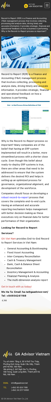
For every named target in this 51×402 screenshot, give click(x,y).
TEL (5, 387)
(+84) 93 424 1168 (19, 387)
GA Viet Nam (8, 238)
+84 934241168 (35, 6)
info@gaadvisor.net (19, 383)
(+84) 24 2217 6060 (20, 390)
